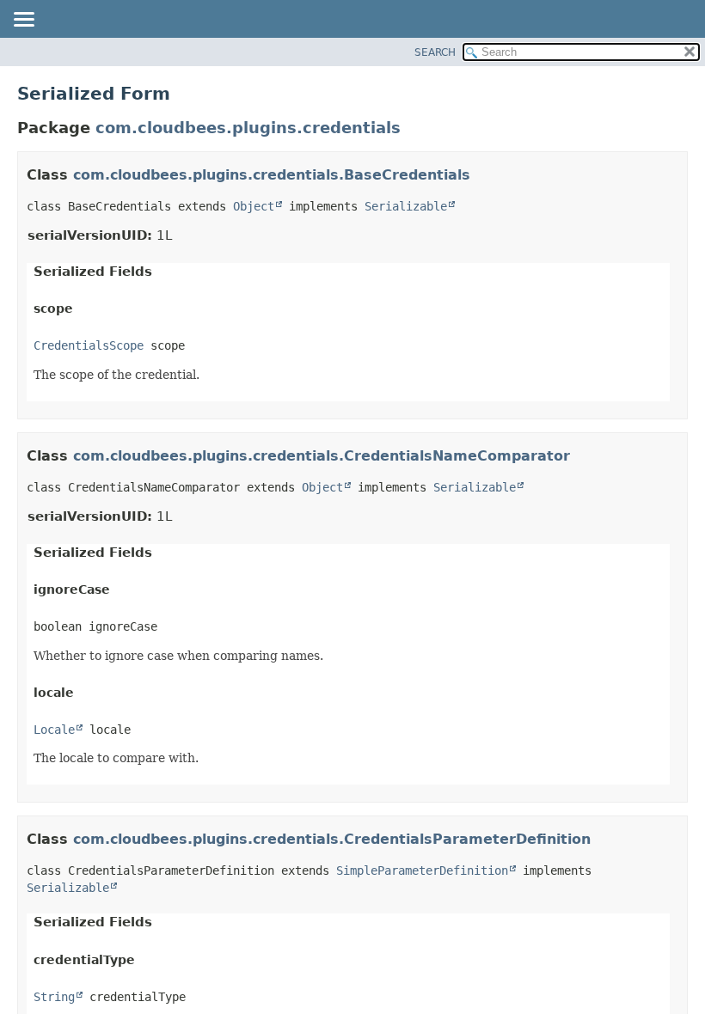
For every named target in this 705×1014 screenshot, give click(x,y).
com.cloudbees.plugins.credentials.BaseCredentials (271, 175)
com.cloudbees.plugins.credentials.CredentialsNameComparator (321, 456)
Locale (54, 729)
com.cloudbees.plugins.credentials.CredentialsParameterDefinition (332, 839)
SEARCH (435, 52)
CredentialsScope (89, 345)
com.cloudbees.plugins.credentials (248, 128)
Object (253, 206)
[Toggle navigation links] (23, 21)
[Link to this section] (481, 175)
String (54, 997)
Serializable (406, 206)
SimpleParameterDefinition (422, 870)
